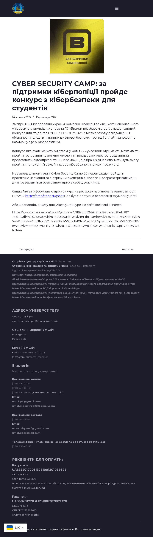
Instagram (88, 265)
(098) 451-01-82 (21, 387)
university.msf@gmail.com (30, 428)
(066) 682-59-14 (21, 392)
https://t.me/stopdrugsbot (44, 196)
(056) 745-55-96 (21, 419)
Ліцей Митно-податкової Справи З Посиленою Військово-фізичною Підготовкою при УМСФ (68, 279)
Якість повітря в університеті (34, 371)
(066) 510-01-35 (21, 383)
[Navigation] (116, 8)
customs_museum (37, 356)
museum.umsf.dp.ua (32, 352)
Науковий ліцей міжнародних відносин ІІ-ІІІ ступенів (44, 274)
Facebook (65, 261)
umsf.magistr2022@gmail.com (33, 405)
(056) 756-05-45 (22, 446)
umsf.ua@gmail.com (26, 432)
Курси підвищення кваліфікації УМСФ (36, 270)
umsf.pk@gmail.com (26, 401)
